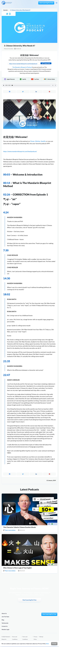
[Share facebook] (9, 91)
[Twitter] (56, 639)
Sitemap (41, 636)
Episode (5, 10)
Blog (3, 620)
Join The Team (5, 616)
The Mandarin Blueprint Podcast (22, 67)
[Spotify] (49, 639)
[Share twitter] (23, 91)
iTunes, (32, 141)
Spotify (43, 141)
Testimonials (5, 623)
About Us (4, 613)
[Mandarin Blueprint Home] (7, 3)
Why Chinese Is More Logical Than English (17, 568)
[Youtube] (53, 639)
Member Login (5, 629)
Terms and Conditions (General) (14, 639)
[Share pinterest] (49, 91)
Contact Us (5, 626)
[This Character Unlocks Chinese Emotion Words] (29, 509)
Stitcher (37, 141)
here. (47, 643)
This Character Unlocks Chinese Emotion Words (19, 527)
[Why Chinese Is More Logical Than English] (29, 550)
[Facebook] (46, 639)
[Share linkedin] (36, 91)
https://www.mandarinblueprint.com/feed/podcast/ (20, 151)
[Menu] (56, 2)
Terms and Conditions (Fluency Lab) (25, 639)
